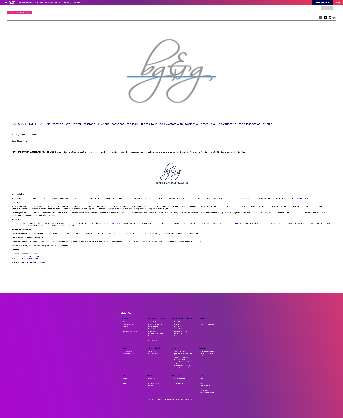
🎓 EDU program (75, 2)
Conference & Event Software (208, 324)
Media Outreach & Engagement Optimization (183, 354)
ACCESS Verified (153, 340)
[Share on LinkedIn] (330, 17)
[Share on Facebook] (320, 17)
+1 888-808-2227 (204, 381)
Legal (124, 328)
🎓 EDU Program (204, 355)
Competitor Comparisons (181, 357)
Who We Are (151, 378)
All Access (202, 321)
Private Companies (128, 324)
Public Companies (128, 321)
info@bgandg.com (31, 259)
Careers (150, 385)
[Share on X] (325, 17)
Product (125, 378)
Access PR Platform (154, 321)
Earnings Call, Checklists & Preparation (181, 362)
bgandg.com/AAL (302, 198)
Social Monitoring (153, 335)
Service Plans (152, 351)
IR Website (177, 324)
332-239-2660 (232, 223)
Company (125, 383)
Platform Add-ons (153, 353)
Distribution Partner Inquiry (207, 392)
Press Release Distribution (155, 324)
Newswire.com (178, 381)
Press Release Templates (207, 351)
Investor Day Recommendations (183, 368)
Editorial (202, 388)
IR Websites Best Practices (181, 359)
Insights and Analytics (154, 338)
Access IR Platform (179, 321)
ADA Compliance (178, 326)
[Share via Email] (334, 17)
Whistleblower (178, 335)
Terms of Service (180, 399)
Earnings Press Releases (181, 331)
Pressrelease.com (179, 383)
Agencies (125, 326)
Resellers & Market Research (131, 331)
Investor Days (178, 333)
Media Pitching (152, 328)
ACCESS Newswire (179, 378)
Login (337, 2)
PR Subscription (127, 351)
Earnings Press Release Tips (182, 365)
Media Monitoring (153, 331)
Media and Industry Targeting (156, 333)
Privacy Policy (190, 399)
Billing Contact (204, 390)
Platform (125, 381)
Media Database (153, 326)
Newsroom (65, 2)
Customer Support (205, 385)
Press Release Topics (180, 351)
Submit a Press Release (321, 2)
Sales (201, 383)
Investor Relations (153, 383)
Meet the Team (152, 381)
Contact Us (326, 8)
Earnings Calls (178, 328)
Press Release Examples (207, 353)
